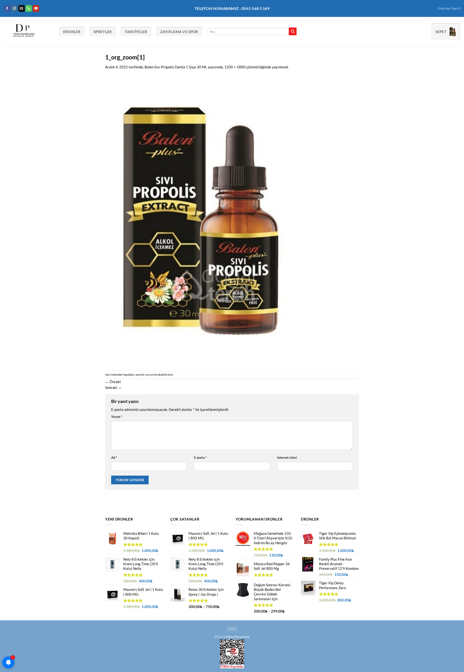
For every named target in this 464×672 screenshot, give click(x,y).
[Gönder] (293, 31)
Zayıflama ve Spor (179, 31)
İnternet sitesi (287, 457)
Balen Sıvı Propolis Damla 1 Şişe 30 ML (176, 67)
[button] (449, 8)
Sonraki (113, 387)
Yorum (116, 417)
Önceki (113, 381)
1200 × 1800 (234, 67)
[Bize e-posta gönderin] (21, 8)
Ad (114, 457)
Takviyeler (136, 31)
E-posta (200, 457)
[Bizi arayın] (28, 8)
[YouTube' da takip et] (36, 8)
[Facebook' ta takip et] (7, 8)
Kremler (71, 31)
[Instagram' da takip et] (14, 8)
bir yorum (147, 374)
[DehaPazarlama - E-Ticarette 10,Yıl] (28, 31)
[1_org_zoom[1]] (201, 219)
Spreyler (103, 31)
